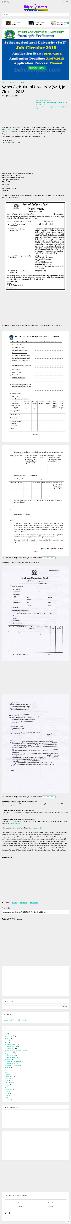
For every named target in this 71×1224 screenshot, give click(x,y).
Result (6, 1088)
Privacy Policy (20, 1206)
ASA (6, 1033)
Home (4, 82)
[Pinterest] (8, 1)
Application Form (48, 558)
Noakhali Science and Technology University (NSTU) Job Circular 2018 (51, 103)
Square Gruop (8, 1090)
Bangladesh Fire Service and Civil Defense (16, 1050)
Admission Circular (10, 1037)
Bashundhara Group (10, 1063)
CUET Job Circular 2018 (43, 100)
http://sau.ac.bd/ (9, 129)
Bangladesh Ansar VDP (11, 1046)
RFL (6, 1086)
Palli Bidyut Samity (10, 1082)
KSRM (6, 1073)
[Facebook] (2, 1)
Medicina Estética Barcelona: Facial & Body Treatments (59, 22)
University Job (8, 1095)
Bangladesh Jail (9, 1052)
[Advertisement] (17, 112)
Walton (7, 1097)
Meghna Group (9, 1076)
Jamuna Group (9, 1069)
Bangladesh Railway (10, 1057)
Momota (7, 1078)
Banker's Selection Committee (13, 1061)
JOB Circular (20, 82)
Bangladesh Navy (9, 1054)
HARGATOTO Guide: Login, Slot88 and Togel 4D (15, 22)
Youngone (7, 1099)
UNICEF (7, 1093)
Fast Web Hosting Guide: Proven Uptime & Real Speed (38, 22)
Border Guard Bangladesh (12, 1065)
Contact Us (51, 1203)
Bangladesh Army (9, 1048)
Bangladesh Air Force (10, 1044)
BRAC (6, 1042)
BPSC (6, 1040)
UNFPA (7, 1091)
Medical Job (8, 1074)
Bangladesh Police (10, 1056)
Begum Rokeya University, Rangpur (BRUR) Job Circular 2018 (52, 107)
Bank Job (7, 1059)
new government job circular (15, 1020)
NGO (6, 1080)
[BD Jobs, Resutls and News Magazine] (35, 10)
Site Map (51, 1206)
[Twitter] (5, 1)
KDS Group (8, 1071)
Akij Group (8, 1039)
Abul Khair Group (9, 1035)
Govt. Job (11, 82)
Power (6, 1084)
